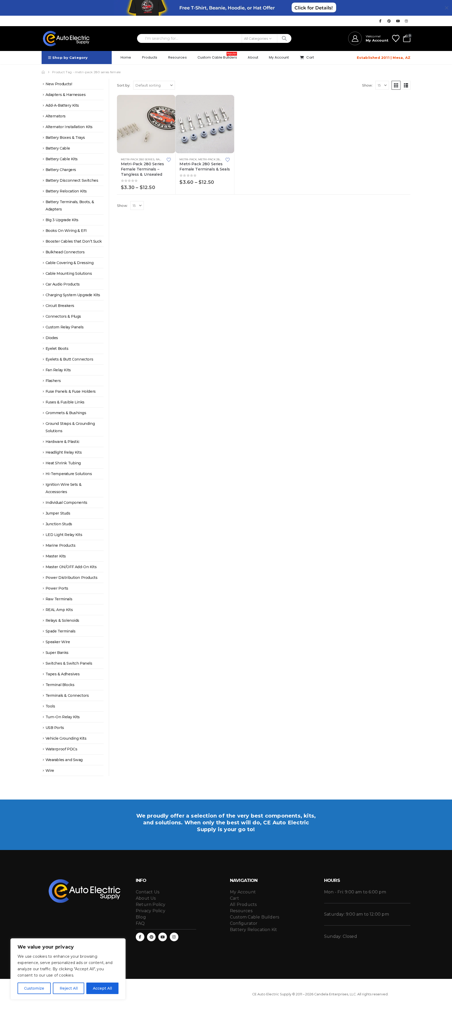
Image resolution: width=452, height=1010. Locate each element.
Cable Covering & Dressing (70, 262)
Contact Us (147, 891)
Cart (310, 57)
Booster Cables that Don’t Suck (74, 241)
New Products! (59, 84)
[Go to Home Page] (43, 72)
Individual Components (66, 502)
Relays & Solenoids (62, 620)
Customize (34, 988)
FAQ (140, 923)
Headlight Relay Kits (64, 452)
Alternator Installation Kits (69, 126)
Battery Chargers (61, 169)
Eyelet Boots (57, 348)
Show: (367, 85)
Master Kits (56, 556)
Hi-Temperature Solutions (69, 473)
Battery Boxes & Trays (65, 137)
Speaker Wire (58, 642)
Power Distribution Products (72, 577)
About (253, 57)
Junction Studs (59, 524)
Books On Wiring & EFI (66, 230)
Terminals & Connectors (67, 695)
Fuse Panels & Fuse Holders (71, 391)
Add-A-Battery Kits (62, 105)
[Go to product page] (146, 124)
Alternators (56, 116)
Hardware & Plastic (63, 441)
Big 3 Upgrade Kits (62, 220)
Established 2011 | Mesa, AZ (383, 57)
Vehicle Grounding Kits (66, 738)
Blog (141, 917)
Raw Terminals (59, 599)
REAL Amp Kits (59, 609)
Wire (50, 770)
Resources (177, 57)
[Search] (284, 38)
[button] (396, 85)
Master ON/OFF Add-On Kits (71, 566)
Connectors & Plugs (63, 316)
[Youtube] (398, 21)
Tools (50, 706)
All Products (243, 904)
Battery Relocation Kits (66, 191)
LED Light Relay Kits (64, 534)
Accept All (102, 988)
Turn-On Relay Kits (63, 717)
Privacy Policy (150, 910)
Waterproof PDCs (61, 749)
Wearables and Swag (64, 759)
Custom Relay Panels (65, 327)
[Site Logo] (66, 38)
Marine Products (61, 545)
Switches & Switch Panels (69, 663)
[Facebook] (380, 21)
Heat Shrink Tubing (63, 463)
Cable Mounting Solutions (69, 273)
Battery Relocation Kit (253, 929)
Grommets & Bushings (66, 412)
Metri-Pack (188, 159)
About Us (146, 898)
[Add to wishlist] (169, 159)
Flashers (53, 380)
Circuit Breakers (60, 305)
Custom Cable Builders (217, 56)
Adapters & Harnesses (66, 94)
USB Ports (55, 727)
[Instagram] (406, 21)
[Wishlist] (395, 38)
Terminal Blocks (60, 684)
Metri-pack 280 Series (137, 159)
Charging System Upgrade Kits (73, 295)
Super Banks (57, 652)
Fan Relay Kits (58, 370)
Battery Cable (58, 148)
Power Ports (57, 588)
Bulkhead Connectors (65, 252)
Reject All (69, 988)
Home (126, 57)
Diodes (52, 337)
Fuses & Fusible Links (65, 402)
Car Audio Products (63, 284)
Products (149, 57)
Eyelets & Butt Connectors (69, 359)
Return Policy (151, 904)
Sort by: (124, 85)
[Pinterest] (389, 21)
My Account (279, 57)
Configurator (243, 923)
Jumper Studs (58, 513)
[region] (68, 969)
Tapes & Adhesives (63, 674)
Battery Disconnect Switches (72, 180)
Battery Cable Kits (62, 159)
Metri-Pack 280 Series (215, 159)
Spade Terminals (61, 631)
